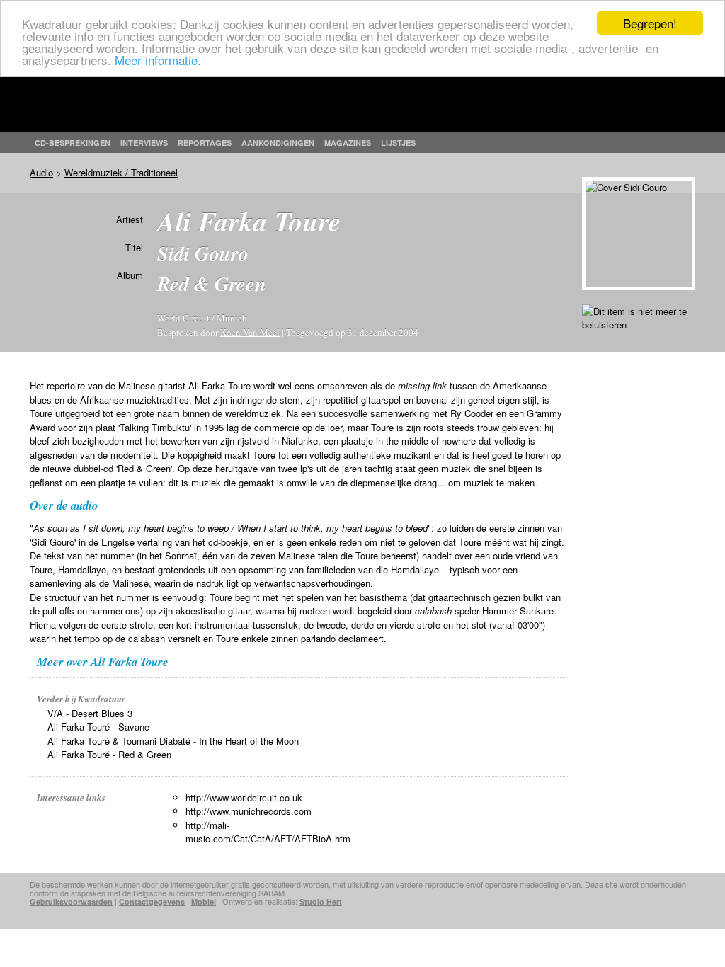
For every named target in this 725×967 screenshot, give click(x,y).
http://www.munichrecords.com (248, 811)
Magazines (347, 143)
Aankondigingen (277, 143)
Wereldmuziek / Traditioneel (121, 172)
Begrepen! (650, 23)
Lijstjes (398, 143)
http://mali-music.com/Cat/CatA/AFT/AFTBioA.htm (267, 832)
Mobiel (203, 901)
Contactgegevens (152, 901)
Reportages (205, 143)
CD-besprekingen (72, 143)
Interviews (144, 143)
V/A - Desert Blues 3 (89, 713)
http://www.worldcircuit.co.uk (243, 797)
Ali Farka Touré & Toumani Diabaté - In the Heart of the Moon (173, 741)
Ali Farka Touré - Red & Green (109, 754)
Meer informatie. (158, 60)
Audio (41, 172)
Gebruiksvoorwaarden (71, 901)
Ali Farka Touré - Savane (98, 726)
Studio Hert (320, 901)
